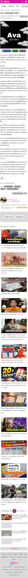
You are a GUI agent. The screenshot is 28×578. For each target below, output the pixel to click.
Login (9, 216)
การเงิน (25, 557)
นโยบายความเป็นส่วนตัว (19, 567)
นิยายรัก (17, 186)
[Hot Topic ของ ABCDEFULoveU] (3, 203)
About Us (24, 569)
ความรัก (17, 57)
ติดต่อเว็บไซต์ (9, 572)
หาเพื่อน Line (4, 557)
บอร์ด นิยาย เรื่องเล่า (15, 10)
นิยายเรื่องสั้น (7, 186)
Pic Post (11, 557)
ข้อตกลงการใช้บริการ (8, 567)
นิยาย (2, 189)
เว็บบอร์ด (3, 6)
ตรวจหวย (9, 554)
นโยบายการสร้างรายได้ (15, 569)
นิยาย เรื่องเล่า (21, 511)
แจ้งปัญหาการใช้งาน (17, 572)
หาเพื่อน (21, 554)
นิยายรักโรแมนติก (12, 189)
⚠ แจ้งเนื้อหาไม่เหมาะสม (18, 193)
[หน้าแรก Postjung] (7, 1)
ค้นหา (18, 6)
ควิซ (15, 557)
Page (14, 559)
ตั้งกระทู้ (24, 6)
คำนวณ (20, 557)
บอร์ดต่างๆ (11, 6)
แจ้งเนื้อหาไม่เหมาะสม (14, 575)
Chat (25, 554)
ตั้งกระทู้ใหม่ (14, 548)
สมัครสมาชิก (19, 217)
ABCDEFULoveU (9, 18)
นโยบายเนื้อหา (5, 569)
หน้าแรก (2, 10)
